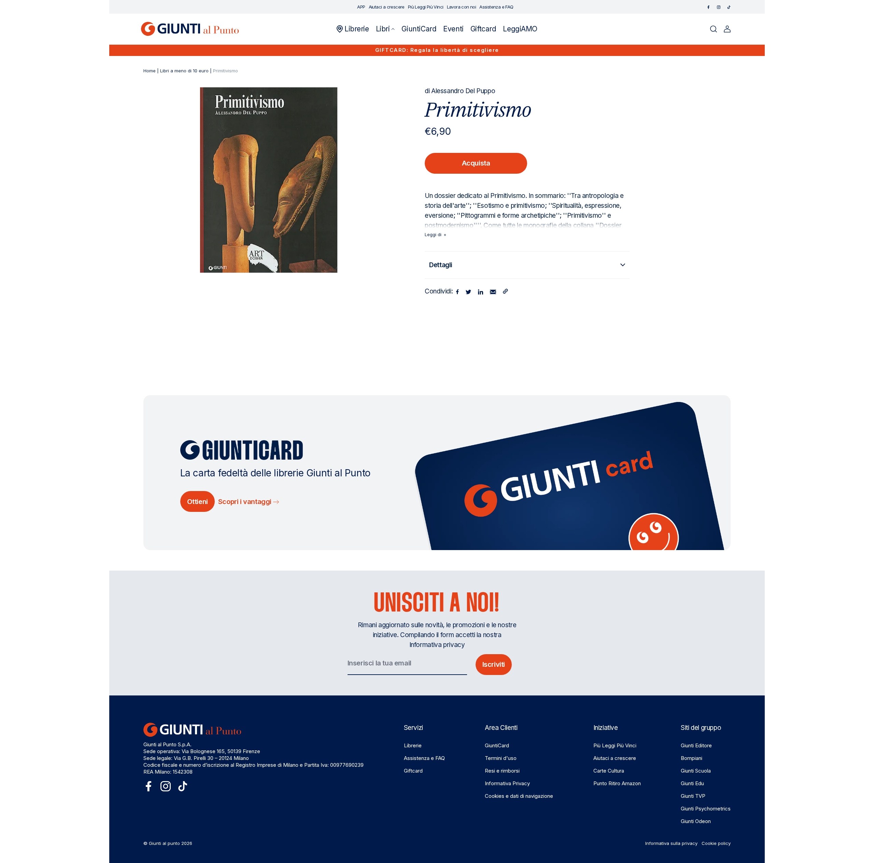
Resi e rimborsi (502, 770)
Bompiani (691, 758)
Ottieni (197, 502)
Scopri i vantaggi (245, 502)
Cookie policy (716, 843)
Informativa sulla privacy (671, 843)
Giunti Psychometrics (706, 808)
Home (149, 70)
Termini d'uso (501, 758)
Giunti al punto (164, 843)
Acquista (476, 163)
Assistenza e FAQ (424, 758)
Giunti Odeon (696, 821)
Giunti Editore (696, 745)
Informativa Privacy (507, 783)
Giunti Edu (692, 783)
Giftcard (413, 770)
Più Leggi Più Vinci (614, 745)
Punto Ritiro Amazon (617, 783)
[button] (385, 29)
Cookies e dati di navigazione (519, 796)
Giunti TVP (693, 796)
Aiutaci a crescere (614, 758)
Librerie (413, 745)
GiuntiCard (497, 745)
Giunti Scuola (696, 770)
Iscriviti (493, 664)
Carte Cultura (608, 770)
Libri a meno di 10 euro (184, 70)
